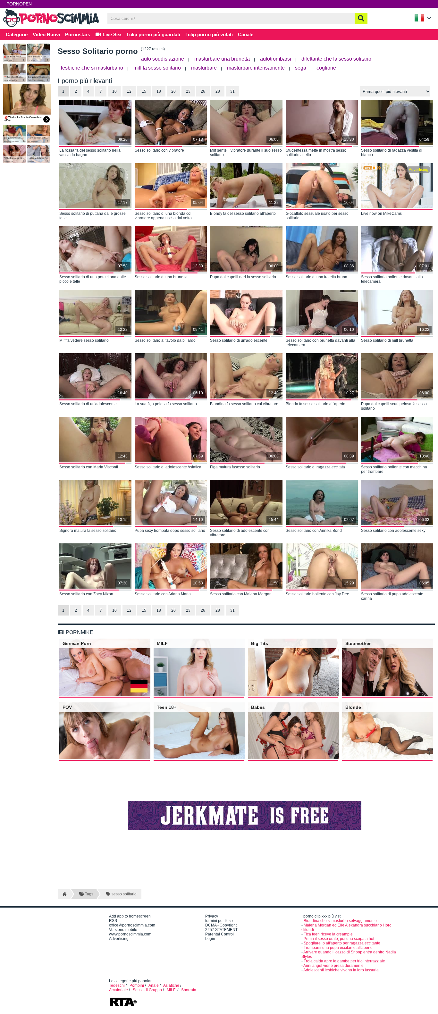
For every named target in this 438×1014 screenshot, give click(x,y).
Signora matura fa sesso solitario (87, 530)
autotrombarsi (275, 59)
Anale (153, 985)
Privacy (211, 916)
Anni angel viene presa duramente (333, 965)
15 (144, 91)
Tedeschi (117, 985)
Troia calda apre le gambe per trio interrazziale (344, 961)
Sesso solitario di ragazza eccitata (315, 467)
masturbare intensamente (256, 68)
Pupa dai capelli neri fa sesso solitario (243, 277)
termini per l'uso (219, 920)
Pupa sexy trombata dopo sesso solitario (170, 530)
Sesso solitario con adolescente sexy (393, 530)
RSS (113, 920)
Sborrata (188, 990)
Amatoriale (118, 990)
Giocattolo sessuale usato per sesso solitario (317, 215)
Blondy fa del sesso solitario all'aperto (243, 213)
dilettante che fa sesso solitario (336, 59)
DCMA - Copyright (221, 925)
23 (188, 91)
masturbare (204, 68)
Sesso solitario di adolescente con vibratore (240, 532)
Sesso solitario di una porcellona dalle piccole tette (92, 279)
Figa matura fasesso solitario (235, 467)
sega (300, 68)
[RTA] (123, 1005)
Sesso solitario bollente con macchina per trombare (394, 469)
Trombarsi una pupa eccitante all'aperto (338, 947)
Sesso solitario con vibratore (159, 150)
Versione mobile (123, 929)
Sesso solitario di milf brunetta (387, 340)
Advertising (119, 938)
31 (232, 91)
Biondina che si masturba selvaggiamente (340, 920)
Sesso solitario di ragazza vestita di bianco (391, 152)
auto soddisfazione (162, 59)
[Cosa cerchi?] (361, 18)
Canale (245, 34)
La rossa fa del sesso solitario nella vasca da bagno (90, 152)
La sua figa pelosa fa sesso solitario (166, 404)
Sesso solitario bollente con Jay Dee (317, 594)
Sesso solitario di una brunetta (161, 277)
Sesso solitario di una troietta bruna (316, 277)
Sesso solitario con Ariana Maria (163, 594)
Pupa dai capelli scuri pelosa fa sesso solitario (394, 406)
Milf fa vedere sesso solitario (84, 340)
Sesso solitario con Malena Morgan (241, 594)
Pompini (137, 985)
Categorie (17, 34)
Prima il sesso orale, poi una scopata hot (339, 938)
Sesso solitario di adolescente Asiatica (168, 467)
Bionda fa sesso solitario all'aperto (315, 404)
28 (217, 91)
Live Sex (111, 34)
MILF (171, 990)
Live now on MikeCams (381, 213)
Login (210, 938)
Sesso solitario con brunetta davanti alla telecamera (320, 342)
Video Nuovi (46, 34)
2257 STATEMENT (221, 929)
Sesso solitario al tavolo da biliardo (165, 340)
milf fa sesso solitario (157, 68)
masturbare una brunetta (222, 59)
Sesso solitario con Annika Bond (314, 530)
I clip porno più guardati (153, 34)
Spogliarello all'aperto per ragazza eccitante (342, 943)
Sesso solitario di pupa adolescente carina (392, 596)
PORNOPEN (19, 3)
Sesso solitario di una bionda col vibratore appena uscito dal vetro (163, 215)
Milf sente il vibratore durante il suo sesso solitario (246, 152)
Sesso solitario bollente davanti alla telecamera (392, 279)
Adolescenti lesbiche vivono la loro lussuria (341, 970)
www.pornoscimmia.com (130, 934)
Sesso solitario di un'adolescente (238, 340)
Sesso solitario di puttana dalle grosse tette (92, 215)
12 (129, 91)
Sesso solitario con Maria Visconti (88, 467)
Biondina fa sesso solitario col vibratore (244, 404)
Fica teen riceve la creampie (328, 934)
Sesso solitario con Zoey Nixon (86, 594)
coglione (326, 68)
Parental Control (219, 934)
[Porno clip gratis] (51, 26)
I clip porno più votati (209, 34)
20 (173, 91)
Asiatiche (171, 985)
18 (158, 91)
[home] (64, 894)
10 (114, 91)
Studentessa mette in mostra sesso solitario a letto (316, 152)
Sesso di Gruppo (147, 990)
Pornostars (77, 34)
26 (203, 91)
